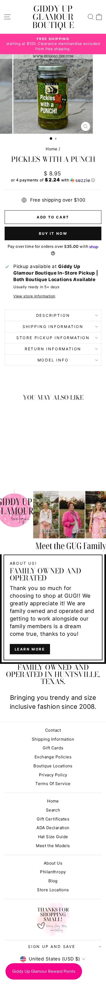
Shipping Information (53, 739)
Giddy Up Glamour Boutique (53, 16)
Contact (53, 730)
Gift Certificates (53, 819)
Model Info (53, 360)
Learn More (30, 649)
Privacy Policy (53, 774)
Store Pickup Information (53, 337)
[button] (53, 180)
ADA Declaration (52, 827)
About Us (53, 863)
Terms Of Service (53, 783)
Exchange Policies (53, 756)
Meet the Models (53, 845)
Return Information (53, 348)
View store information (34, 296)
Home (52, 148)
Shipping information (53, 326)
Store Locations (53, 889)
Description (53, 315)
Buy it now (53, 233)
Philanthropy (53, 871)
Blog (53, 880)
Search (53, 810)
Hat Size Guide (53, 836)
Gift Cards (53, 747)
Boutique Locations (53, 765)
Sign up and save (51, 946)
